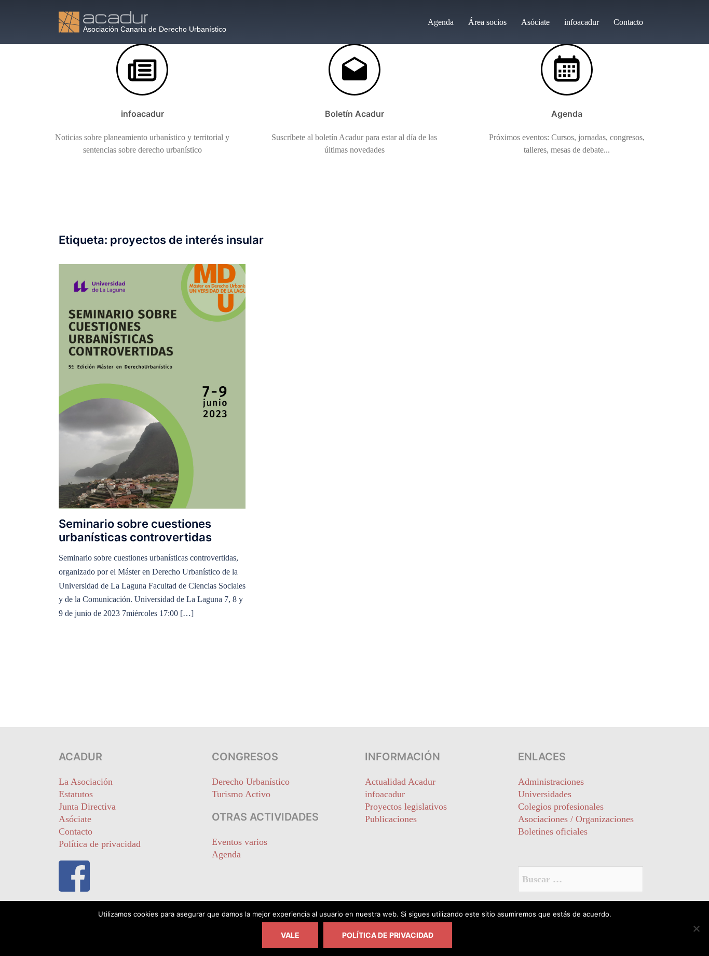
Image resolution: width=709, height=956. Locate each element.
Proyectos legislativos (406, 806)
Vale (290, 935)
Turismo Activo (241, 794)
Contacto (628, 22)
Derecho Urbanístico (251, 781)
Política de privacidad (100, 844)
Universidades (544, 794)
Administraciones (551, 781)
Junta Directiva (87, 806)
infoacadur (581, 22)
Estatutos (76, 794)
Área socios (487, 22)
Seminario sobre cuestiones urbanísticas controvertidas (135, 530)
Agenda (441, 22)
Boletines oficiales (553, 831)
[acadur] (152, 21)
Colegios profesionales (561, 806)
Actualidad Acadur (400, 781)
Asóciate (535, 22)
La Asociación (86, 781)
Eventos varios (239, 842)
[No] (696, 928)
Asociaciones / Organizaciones (576, 819)
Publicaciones (391, 819)
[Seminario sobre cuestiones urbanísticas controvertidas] (152, 385)
